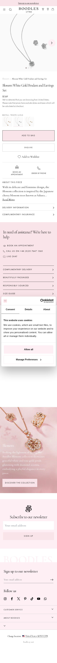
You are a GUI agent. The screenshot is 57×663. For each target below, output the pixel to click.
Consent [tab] (10, 309)
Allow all (28, 349)
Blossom (5, 79)
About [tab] (46, 309)
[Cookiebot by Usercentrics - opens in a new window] (41, 301)
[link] (5, 598)
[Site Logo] (28, 10)
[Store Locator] (48, 9)
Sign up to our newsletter (28, 3)
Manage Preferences (27, 359)
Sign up (28, 536)
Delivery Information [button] (15, 207)
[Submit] (52, 580)
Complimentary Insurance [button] (18, 214)
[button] (10, 9)
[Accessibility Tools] (43, 9)
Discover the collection (20, 483)
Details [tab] (28, 309)
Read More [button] (8, 199)
